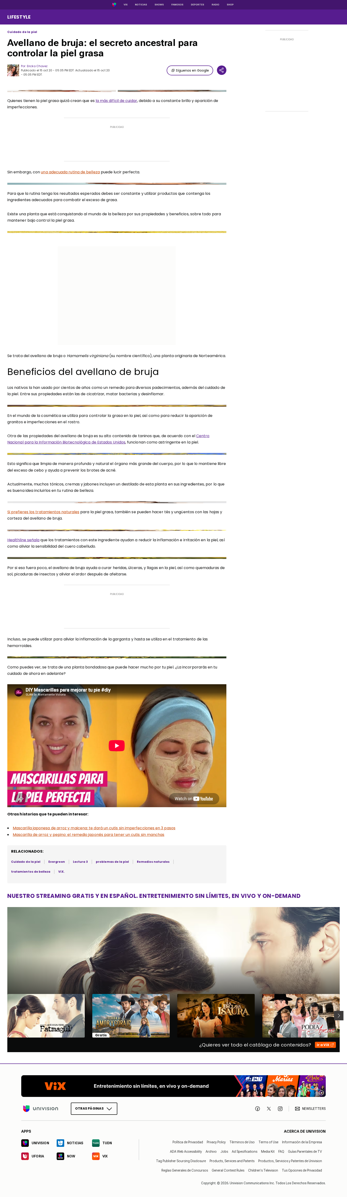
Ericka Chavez (37, 66)
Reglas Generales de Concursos (184, 1170)
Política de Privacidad (188, 1142)
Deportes (197, 4)
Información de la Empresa (302, 1142)
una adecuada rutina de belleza (70, 172)
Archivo (211, 1151)
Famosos (177, 4)
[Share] (221, 70)
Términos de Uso (242, 1142)
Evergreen (56, 862)
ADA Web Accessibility (186, 1151)
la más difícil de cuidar (116, 100)
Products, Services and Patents (232, 1161)
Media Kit (268, 1151)
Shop (230, 4)
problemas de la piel (112, 862)
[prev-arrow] (4, 1016)
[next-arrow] (338, 1015)
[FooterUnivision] (40, 1109)
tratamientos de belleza (30, 872)
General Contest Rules (228, 1170)
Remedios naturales (153, 862)
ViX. (61, 872)
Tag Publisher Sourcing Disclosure (181, 1161)
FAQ (281, 1151)
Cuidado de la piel (22, 32)
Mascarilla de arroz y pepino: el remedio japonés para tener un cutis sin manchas (88, 834)
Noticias (141, 4)
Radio (215, 4)
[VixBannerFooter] (173, 1086)
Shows (159, 4)
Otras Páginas (89, 1108)
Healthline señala (23, 540)
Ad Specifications (244, 1151)
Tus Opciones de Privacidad (302, 1170)
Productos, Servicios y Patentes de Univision (290, 1161)
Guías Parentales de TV (305, 1151)
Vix (125, 4)
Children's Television (263, 1170)
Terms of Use (268, 1142)
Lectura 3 (80, 862)
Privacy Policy (216, 1142)
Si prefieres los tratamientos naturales (43, 512)
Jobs (224, 1151)
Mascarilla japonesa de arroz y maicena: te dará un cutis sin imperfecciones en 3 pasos (94, 828)
